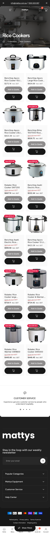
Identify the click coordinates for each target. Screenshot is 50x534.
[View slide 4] (29, 409)
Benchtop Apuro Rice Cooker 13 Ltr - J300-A (36, 241)
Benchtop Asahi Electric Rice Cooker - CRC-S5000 (11, 241)
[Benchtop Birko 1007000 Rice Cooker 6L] (36, 114)
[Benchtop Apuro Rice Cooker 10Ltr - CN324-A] (13, 62)
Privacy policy (24, 519)
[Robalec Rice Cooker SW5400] (36, 333)
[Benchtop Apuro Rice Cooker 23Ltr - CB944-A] (13, 114)
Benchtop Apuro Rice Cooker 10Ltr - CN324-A (13, 79)
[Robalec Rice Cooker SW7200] (13, 169)
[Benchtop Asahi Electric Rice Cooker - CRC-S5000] (13, 224)
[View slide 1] (20, 409)
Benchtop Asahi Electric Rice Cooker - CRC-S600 (35, 186)
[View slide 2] (23, 409)
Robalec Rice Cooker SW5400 (35, 350)
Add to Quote (13, 89)
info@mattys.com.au (19, 3)
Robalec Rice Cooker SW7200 (12, 186)
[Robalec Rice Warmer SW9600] (13, 333)
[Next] (46, 3)
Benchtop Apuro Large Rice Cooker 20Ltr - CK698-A (36, 79)
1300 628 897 (33, 3)
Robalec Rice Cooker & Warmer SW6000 (36, 295)
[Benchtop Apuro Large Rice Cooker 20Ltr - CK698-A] (36, 62)
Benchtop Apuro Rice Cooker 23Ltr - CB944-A (12, 131)
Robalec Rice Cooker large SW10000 (10, 295)
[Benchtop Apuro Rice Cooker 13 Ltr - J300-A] (36, 224)
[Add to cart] (13, 97)
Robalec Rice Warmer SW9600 (12, 350)
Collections (12, 41)
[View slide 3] (26, 409)
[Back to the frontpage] (4, 41)
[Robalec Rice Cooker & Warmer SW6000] (36, 279)
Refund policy (13, 519)
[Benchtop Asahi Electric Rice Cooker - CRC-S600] (36, 169)
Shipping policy (32, 523)
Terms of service (35, 519)
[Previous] (3, 3)
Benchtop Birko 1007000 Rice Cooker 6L (35, 131)
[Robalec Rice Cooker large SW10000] (13, 279)
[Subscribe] (42, 460)
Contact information (19, 523)
